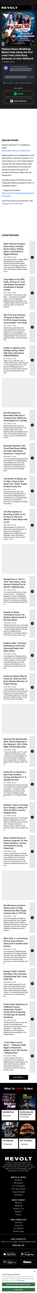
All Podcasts (18, 1183)
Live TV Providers (18, 1186)
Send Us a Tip (18, 1209)
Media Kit (18, 1212)
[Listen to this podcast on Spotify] (18, 94)
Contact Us (18, 1225)
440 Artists (18, 1195)
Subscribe (18, 1222)
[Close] (34, 1271)
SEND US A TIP (18, 1245)
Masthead (18, 1206)
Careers (18, 1215)
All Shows (18, 1180)
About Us (18, 1203)
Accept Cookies (18, 1289)
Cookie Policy (21, 1280)
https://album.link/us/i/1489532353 (16, 151)
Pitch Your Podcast (18, 1189)
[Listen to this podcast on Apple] (18, 101)
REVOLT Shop (18, 1231)
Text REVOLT (18, 1228)
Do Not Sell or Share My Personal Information (18, 1284)
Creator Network (18, 1192)
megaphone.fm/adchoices (12, 204)
